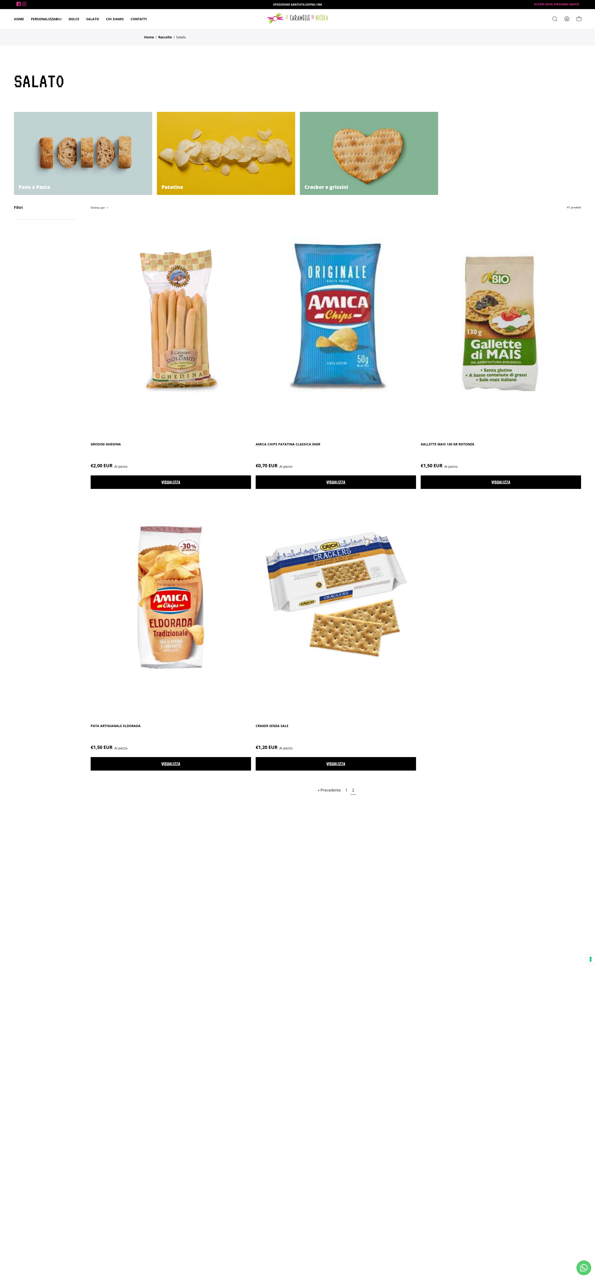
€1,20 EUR (274, 747)
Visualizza (170, 482)
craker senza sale (272, 726)
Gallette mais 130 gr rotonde (447, 444)
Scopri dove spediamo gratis (556, 4)
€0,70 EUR (274, 465)
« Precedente (329, 790)
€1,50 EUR (439, 465)
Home (149, 37)
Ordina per (98, 208)
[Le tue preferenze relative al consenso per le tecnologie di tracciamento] (590, 959)
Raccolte (165, 37)
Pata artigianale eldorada (116, 726)
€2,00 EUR (109, 465)
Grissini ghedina (106, 444)
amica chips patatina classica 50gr (288, 444)
